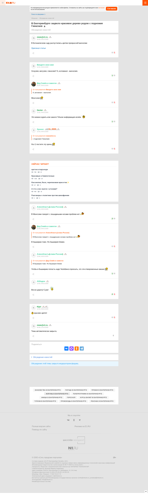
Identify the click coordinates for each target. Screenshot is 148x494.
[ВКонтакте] (66, 348)
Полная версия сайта (41, 426)
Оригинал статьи (38, 48)
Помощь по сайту (39, 430)
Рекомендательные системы (41, 481)
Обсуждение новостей (46, 18)
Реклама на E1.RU (83, 426)
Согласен (111, 9)
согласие (101, 8)
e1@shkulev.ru (57, 476)
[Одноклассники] (77, 348)
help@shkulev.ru (47, 479)
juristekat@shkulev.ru (96, 478)
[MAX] (71, 348)
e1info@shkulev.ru (83, 478)
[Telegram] (82, 348)
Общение (34, 18)
